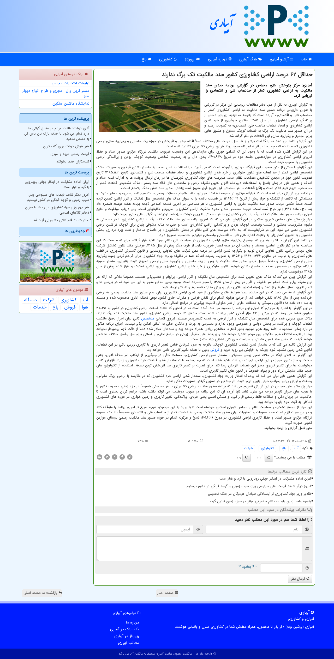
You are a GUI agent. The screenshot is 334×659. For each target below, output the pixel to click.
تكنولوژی (267, 448)
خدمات (39, 307)
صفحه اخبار (166, 592)
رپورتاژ (190, 59)
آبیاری (221, 25)
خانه (305, 59)
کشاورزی (166, 59)
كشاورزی (69, 300)
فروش (214, 349)
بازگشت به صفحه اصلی (41, 592)
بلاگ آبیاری (248, 59)
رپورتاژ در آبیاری (126, 636)
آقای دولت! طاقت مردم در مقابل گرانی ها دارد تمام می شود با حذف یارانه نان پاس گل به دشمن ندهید (56, 133)
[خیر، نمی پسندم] (246, 458)
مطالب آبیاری (128, 643)
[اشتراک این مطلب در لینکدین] (107, 456)
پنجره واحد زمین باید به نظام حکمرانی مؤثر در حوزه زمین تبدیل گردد (260, 501)
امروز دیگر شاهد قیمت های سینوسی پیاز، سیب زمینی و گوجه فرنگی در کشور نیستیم (249, 486)
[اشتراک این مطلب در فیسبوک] (122, 456)
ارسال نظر (298, 578)
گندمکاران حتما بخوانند (72, 161)
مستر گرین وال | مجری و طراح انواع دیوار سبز (56, 93)
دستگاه (30, 300)
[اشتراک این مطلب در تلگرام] (130, 456)
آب (296, 448)
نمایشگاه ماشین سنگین (71, 103)
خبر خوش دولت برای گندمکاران (66, 146)
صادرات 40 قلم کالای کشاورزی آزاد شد (61, 220)
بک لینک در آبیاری (124, 629)
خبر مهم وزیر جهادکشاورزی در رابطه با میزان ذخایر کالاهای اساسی (57, 210)
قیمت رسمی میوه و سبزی (69, 154)
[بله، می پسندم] (269, 458)
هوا (85, 307)
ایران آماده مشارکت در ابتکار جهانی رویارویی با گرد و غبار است (265, 478)
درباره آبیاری (218, 59)
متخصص (147, 318)
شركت (248, 448)
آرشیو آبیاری (280, 59)
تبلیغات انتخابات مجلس (71, 83)
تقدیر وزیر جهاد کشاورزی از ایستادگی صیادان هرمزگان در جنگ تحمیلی (259, 493)
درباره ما (132, 622)
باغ (145, 59)
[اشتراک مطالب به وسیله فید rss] (99, 456)
